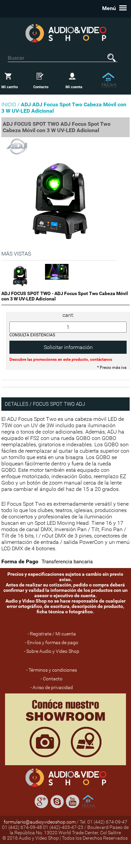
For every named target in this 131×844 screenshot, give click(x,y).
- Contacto (51, 678)
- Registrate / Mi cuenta (52, 633)
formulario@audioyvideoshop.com (40, 822)
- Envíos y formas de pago (51, 642)
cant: (68, 315)
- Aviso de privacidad (51, 687)
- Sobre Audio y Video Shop (51, 651)
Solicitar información (68, 347)
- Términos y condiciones (51, 670)
